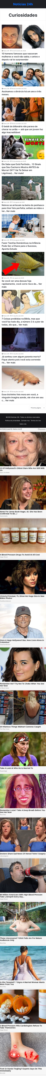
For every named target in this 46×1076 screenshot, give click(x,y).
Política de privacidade (12, 420)
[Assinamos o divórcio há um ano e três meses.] (23, 74)
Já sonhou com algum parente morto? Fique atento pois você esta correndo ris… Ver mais (21, 359)
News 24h (6, 51)
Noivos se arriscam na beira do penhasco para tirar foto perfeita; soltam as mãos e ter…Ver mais (23, 208)
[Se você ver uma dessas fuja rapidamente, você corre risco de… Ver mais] (23, 264)
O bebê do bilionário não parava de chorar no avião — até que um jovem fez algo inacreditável (22, 129)
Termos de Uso (36, 420)
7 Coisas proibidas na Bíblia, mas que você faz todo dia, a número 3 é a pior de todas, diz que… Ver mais (23, 321)
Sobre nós (23, 424)
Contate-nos (25, 420)
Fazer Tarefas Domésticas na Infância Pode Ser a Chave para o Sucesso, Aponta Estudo (21, 246)
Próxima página (36, 408)
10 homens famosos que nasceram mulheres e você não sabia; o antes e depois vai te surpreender (21, 56)
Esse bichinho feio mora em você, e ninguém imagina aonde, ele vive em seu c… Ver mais (22, 397)
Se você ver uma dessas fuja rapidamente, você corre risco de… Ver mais (22, 284)
